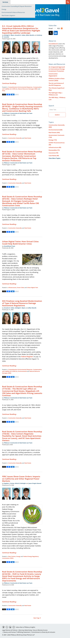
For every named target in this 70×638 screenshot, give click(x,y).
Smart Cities (20, 287)
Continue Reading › (9, 83)
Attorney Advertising (25, 630)
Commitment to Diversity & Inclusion (43, 632)
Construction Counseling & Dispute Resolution (17, 6)
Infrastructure (12, 287)
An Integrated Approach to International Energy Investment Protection (57, 69)
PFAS (3, 90)
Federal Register (27, 357)
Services (5, 2)
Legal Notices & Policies (9, 630)
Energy (4, 9)
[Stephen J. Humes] (7, 494)
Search (57, 115)
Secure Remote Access (40, 630)
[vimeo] (3, 627)
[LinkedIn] (56, 33)
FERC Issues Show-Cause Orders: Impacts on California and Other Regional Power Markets (21, 478)
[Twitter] (51, 33)
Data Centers (12, 556)
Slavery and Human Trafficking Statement (16, 632)
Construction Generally (15, 138)
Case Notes (54, 155)
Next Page (36, 618)
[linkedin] (10, 627)
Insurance (53, 153)
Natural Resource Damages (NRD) (28, 89)
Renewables (54, 150)
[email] (13, 627)
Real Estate (28, 138)
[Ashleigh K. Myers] (7, 47)
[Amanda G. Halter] (7, 318)
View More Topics (54, 158)
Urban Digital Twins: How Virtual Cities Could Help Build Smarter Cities (20, 242)
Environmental (22, 371)
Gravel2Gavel (53, 44)
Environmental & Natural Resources (13, 12)
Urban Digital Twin (32, 287)
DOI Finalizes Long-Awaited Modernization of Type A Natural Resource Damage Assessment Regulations (22, 303)
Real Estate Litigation (8, 15)
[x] (7, 627)
